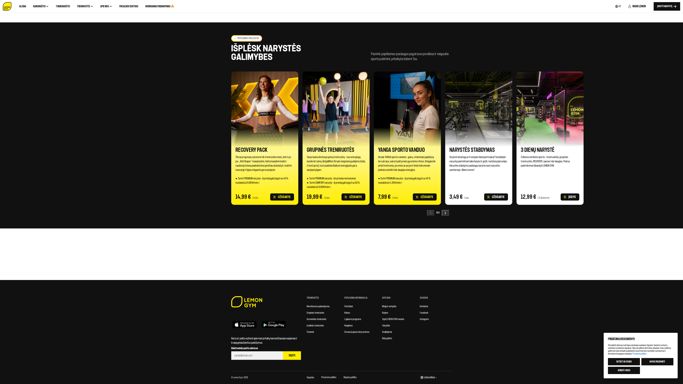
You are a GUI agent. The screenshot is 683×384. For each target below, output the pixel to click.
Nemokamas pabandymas (318, 306)
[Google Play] (273, 324)
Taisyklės (386, 325)
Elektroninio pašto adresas (244, 348)
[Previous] (430, 213)
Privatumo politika (328, 377)
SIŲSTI (292, 355)
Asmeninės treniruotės (316, 319)
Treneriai (310, 332)
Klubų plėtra (387, 338)
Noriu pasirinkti (657, 361)
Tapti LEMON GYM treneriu (393, 319)
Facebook (424, 312)
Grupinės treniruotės (315, 312)
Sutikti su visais (624, 361)
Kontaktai (424, 306)
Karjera (385, 312)
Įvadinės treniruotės (315, 325)
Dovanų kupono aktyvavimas (356, 332)
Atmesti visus (624, 370)
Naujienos (348, 325)
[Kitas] (445, 213)
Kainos (347, 312)
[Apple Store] (244, 324)
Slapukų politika (350, 377)
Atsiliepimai (387, 332)
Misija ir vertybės (389, 306)
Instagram (424, 319)
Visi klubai (348, 306)
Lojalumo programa (352, 319)
